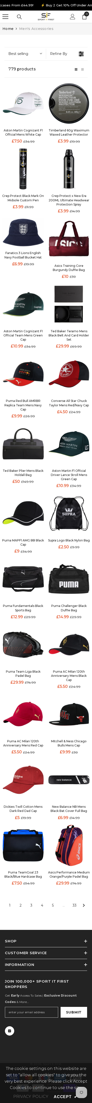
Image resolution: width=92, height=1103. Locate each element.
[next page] (83, 905)
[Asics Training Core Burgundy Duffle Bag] (69, 239)
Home (7, 28)
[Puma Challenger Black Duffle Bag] (69, 579)
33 (75, 905)
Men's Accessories (36, 28)
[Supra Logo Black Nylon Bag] (69, 513)
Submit (74, 1012)
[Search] (19, 17)
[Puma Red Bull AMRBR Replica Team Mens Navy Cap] (23, 374)
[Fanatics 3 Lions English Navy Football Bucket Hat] (23, 232)
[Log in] (72, 16)
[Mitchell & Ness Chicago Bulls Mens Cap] (69, 714)
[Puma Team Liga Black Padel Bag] (23, 645)
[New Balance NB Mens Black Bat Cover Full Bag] (69, 780)
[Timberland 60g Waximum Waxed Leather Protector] (69, 103)
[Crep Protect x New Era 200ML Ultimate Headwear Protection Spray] (69, 169)
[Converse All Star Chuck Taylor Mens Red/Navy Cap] (69, 374)
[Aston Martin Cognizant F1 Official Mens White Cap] (23, 103)
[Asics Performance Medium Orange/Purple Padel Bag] (69, 845)
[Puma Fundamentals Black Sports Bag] (23, 579)
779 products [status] (22, 69)
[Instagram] (9, 1031)
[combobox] (25, 53)
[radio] (76, 69)
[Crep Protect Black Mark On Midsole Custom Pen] (23, 169)
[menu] (5, 17)
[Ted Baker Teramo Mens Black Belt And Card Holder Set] (69, 304)
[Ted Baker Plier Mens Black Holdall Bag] (23, 444)
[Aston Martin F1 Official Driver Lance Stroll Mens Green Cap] (69, 444)
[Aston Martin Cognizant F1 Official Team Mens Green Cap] (23, 304)
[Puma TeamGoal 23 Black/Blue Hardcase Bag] (23, 845)
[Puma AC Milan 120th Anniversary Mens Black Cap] (69, 645)
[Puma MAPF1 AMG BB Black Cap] (23, 513)
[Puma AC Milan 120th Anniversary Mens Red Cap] (23, 714)
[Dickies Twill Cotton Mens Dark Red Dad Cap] (23, 780)
